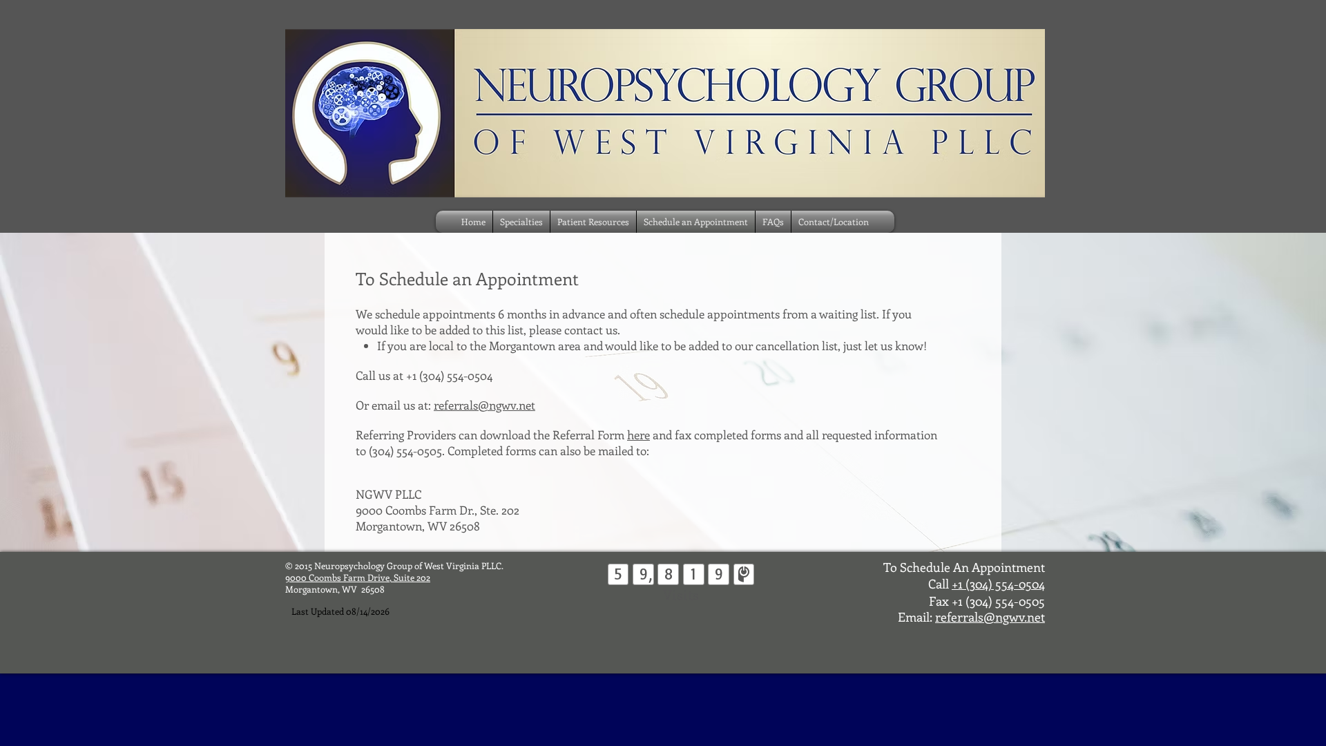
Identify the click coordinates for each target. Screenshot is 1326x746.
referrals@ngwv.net (484, 404)
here (638, 434)
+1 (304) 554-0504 (998, 583)
